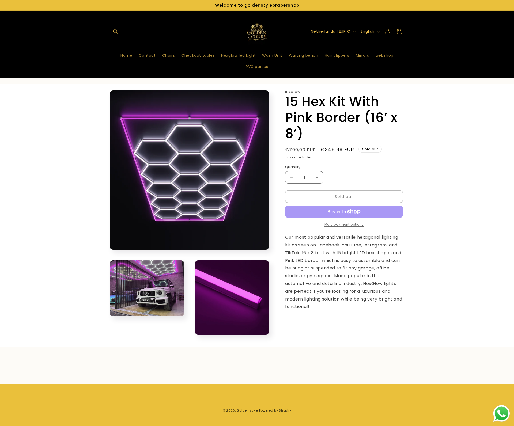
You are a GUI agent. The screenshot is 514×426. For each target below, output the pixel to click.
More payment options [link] (344, 224)
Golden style (247, 410)
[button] (116, 31)
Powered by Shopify (275, 410)
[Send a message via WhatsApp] (501, 413)
